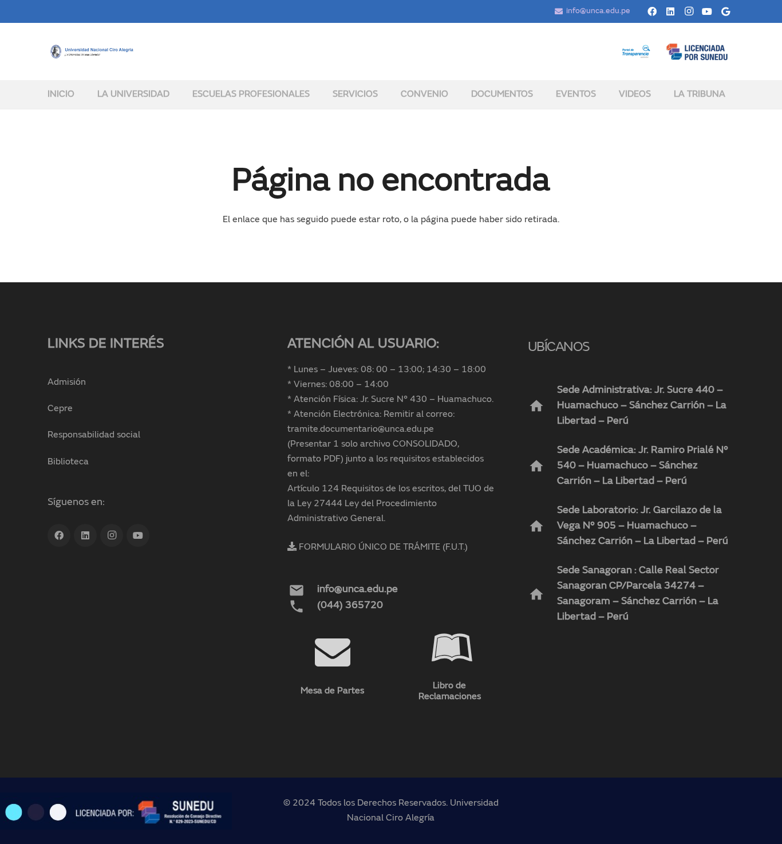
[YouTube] (707, 11)
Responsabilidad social (94, 435)
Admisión (67, 382)
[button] (177, 94)
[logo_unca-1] (92, 51)
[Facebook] (652, 11)
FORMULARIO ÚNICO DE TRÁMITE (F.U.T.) (383, 547)
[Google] (725, 11)
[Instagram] (689, 11)
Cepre (60, 408)
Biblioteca (68, 462)
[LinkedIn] (670, 11)
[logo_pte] (636, 51)
